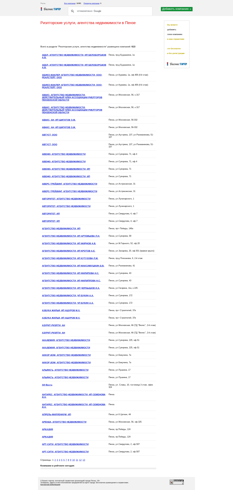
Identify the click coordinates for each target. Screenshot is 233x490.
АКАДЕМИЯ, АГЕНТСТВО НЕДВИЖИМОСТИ (66, 340)
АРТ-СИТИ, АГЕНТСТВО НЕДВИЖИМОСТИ (65, 444)
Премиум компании (91, 3)
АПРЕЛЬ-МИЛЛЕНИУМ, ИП (56, 414)
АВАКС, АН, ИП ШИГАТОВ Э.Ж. (59, 120)
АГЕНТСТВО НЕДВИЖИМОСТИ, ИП (61, 228)
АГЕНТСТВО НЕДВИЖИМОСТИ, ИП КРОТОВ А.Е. (68, 251)
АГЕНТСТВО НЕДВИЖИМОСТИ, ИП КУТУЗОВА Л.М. (70, 258)
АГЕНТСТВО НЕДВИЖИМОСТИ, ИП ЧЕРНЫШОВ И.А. (71, 288)
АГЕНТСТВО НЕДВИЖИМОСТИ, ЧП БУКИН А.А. (68, 295)
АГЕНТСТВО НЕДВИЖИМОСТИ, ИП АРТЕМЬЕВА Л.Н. (71, 236)
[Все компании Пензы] (50, 9)
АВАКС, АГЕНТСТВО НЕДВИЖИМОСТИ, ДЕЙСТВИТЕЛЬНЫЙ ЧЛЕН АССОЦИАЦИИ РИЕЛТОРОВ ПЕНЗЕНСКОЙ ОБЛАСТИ (72, 97)
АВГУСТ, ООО (49, 135)
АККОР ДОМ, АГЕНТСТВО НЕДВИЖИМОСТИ (66, 355)
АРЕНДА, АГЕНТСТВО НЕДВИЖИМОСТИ (64, 422)
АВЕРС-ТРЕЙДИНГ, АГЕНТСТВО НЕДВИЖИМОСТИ (69, 184)
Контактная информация (50, 484)
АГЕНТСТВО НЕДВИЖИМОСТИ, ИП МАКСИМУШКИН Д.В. (73, 265)
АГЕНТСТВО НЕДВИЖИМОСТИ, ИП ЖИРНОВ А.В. (69, 243)
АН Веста (47, 385)
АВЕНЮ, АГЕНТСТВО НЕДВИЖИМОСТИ (64, 154)
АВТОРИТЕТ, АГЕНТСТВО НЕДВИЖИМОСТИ (66, 198)
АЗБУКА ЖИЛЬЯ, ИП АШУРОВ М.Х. (61, 310)
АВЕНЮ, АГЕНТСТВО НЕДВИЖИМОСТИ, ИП (66, 169)
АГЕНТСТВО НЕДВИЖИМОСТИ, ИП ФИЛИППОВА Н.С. (71, 280)
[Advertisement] (98, 35)
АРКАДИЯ (47, 429)
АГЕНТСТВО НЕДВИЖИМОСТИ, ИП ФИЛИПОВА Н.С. (70, 273)
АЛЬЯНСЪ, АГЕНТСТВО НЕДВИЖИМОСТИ (65, 370)
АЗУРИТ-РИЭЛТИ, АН (53, 325)
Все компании (69, 3)
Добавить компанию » (176, 8)
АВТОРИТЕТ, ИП (51, 213)
